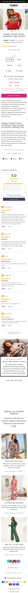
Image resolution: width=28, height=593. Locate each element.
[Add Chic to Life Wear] (14, 529)
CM (10, 86)
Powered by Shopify (14, 591)
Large (19, 65)
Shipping (7, 42)
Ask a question (14, 153)
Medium (9, 65)
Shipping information (14, 150)
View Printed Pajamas (14, 513)
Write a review (14, 199)
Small (19, 59)
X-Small (9, 59)
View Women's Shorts (14, 471)
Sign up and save (13, 573)
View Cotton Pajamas (14, 554)
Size (14, 56)
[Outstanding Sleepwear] (14, 488)
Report (10, 226)
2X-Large (19, 71)
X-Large (8, 71)
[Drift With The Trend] (14, 446)
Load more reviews (14, 332)
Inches (17, 86)
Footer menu (14, 567)
